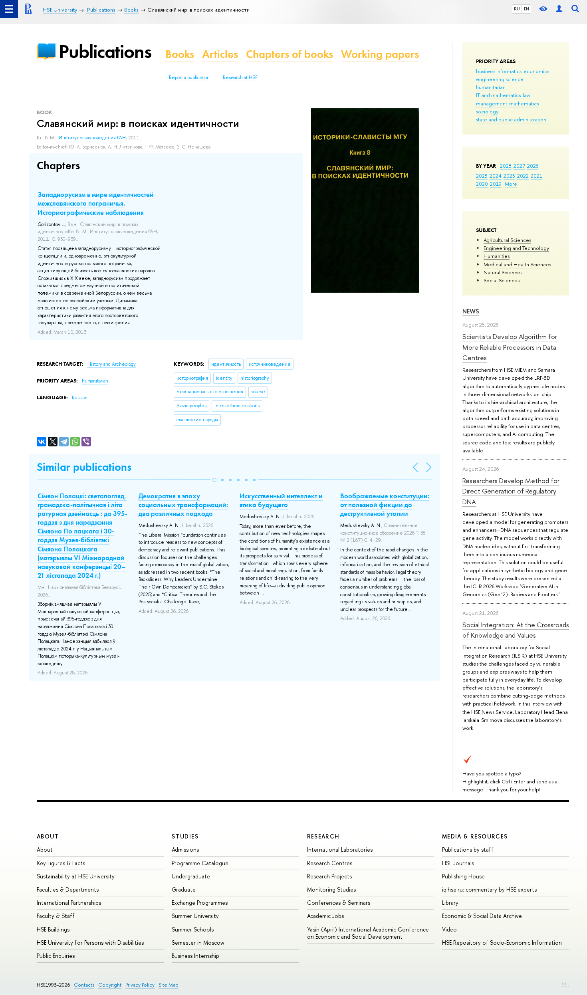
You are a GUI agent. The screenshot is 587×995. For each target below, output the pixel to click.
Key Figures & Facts (61, 863)
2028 (506, 165)
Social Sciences (502, 280)
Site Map (168, 984)
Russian (79, 397)
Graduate (184, 889)
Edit (565, 983)
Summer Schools (193, 929)
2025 (482, 175)
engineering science (500, 79)
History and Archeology (111, 364)
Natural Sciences (503, 272)
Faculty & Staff (56, 916)
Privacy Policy (140, 984)
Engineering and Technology (516, 248)
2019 (496, 183)
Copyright (109, 984)
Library (450, 902)
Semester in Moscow (198, 942)
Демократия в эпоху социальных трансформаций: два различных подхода (183, 505)
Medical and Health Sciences (517, 264)
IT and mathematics (498, 95)
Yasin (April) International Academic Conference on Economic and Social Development (368, 933)
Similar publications (84, 467)
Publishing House (463, 876)
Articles (220, 54)
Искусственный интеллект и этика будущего (281, 500)
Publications (105, 51)
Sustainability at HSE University (76, 876)
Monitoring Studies (331, 889)
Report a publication (189, 77)
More (511, 183)
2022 (523, 175)
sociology (487, 111)
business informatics (499, 71)
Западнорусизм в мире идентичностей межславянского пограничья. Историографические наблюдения (96, 203)
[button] (214, 480)
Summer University (195, 916)
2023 (509, 175)
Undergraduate (191, 876)
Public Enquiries (56, 955)
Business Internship (195, 955)
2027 (519, 165)
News (470, 311)
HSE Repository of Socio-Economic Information (502, 942)
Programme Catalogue (200, 863)
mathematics (524, 103)
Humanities (497, 256)
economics (536, 71)
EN (526, 9)
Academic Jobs (325, 916)
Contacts (84, 984)
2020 (482, 183)
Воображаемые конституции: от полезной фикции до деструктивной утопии (384, 505)
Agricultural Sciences (507, 240)
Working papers (380, 54)
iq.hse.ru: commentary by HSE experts (489, 889)
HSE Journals (458, 863)
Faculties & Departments (68, 889)
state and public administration (511, 119)
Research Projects (329, 876)
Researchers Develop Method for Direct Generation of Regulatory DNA (510, 491)
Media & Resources (475, 836)
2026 (532, 165)
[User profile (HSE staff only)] (559, 9)
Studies (185, 836)
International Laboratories (340, 849)
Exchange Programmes (200, 902)
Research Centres (329, 863)
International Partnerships (69, 902)
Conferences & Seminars (338, 902)
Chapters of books (289, 54)
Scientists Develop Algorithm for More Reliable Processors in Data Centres (509, 347)
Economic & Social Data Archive (482, 916)
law (526, 95)
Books (179, 54)
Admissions (185, 849)
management (491, 103)
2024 (496, 175)
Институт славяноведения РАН (92, 138)
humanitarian (491, 87)
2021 (536, 175)
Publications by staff (468, 849)
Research (323, 836)
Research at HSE (240, 77)
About (48, 836)
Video (449, 929)
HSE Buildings (53, 929)
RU (517, 9)
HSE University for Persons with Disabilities (90, 942)
